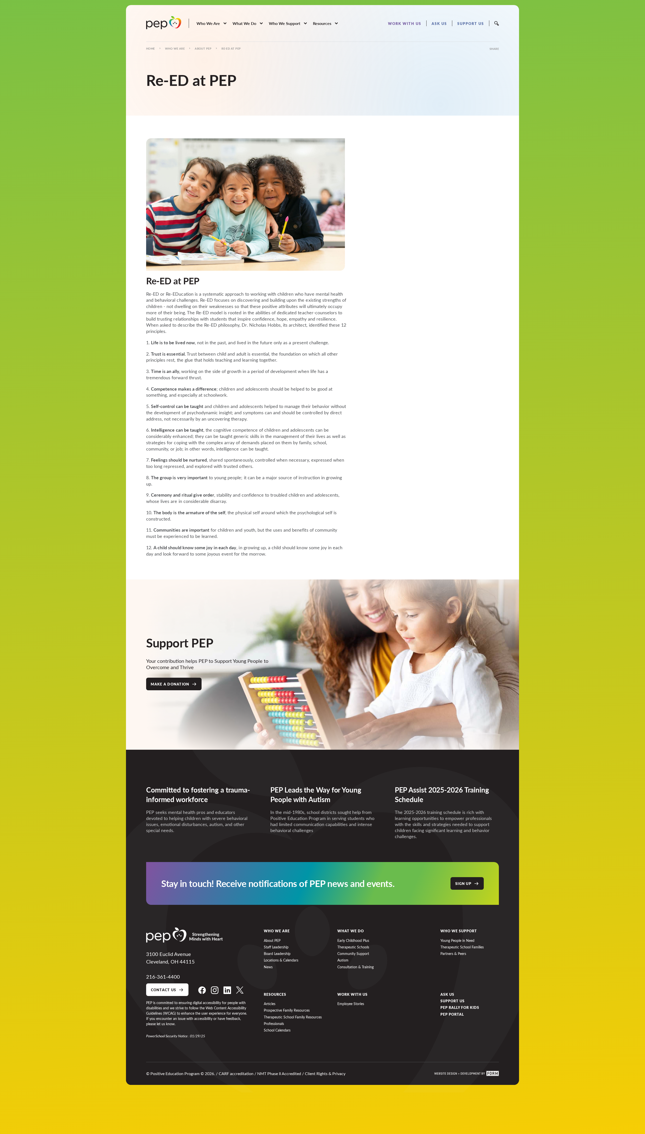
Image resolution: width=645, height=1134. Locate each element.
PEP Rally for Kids (459, 1007)
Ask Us (447, 994)
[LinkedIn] (227, 990)
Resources (275, 994)
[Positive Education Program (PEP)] (163, 22)
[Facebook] (202, 990)
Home (150, 48)
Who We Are (175, 48)
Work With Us (352, 994)
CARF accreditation (236, 1073)
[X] (240, 990)
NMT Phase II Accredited (279, 1073)
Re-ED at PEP (231, 48)
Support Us (452, 1000)
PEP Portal (452, 1014)
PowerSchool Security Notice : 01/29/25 (175, 1035)
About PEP (203, 48)
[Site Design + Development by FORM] (466, 1073)
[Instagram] (214, 990)
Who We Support (458, 930)
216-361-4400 (163, 976)
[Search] (496, 23)
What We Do (350, 930)
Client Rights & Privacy (325, 1073)
